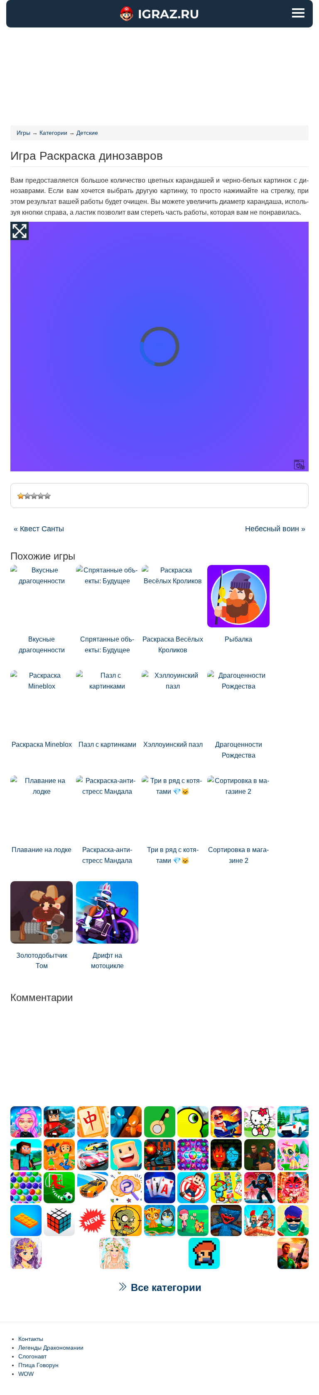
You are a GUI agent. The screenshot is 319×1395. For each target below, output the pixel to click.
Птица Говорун (38, 1365)
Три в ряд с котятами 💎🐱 (173, 855)
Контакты (30, 1339)
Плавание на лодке (41, 849)
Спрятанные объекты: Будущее (107, 645)
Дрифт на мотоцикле (107, 961)
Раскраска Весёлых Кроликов (172, 645)
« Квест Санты (39, 529)
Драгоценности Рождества (238, 750)
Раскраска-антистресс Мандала (107, 855)
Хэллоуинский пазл (173, 744)
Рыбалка (238, 639)
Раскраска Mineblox (42, 744)
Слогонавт (32, 1356)
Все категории (164, 1287)
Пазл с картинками (107, 744)
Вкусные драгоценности (42, 645)
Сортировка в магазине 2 (238, 855)
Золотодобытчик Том (41, 961)
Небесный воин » (275, 529)
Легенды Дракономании (50, 1347)
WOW (26, 1373)
